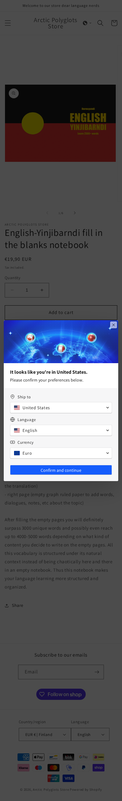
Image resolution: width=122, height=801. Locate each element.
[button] (61, 407)
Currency (26, 442)
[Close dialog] (113, 324)
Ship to (24, 397)
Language (27, 419)
